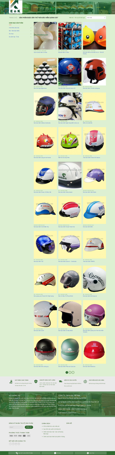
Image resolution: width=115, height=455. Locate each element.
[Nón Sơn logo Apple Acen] (45, 71)
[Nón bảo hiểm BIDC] (94, 210)
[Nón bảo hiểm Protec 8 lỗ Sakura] (94, 141)
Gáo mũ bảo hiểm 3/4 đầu (40, 52)
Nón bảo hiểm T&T (38, 261)
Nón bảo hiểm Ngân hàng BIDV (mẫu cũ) (68, 123)
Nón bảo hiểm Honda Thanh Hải (66, 227)
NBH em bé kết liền (87, 123)
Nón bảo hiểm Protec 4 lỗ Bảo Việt (42, 192)
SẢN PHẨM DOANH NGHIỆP (86, 7)
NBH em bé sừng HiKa (63, 157)
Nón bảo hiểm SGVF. (39, 330)
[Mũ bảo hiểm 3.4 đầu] (69, 36)
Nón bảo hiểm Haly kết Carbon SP (66, 88)
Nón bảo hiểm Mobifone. (89, 366)
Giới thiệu (46, 7)
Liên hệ (98, 7)
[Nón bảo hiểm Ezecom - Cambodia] (69, 245)
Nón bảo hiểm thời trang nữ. (90, 296)
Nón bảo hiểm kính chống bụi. (41, 366)
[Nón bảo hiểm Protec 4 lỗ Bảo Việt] (45, 175)
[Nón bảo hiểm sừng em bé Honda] (45, 141)
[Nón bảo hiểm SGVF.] (45, 314)
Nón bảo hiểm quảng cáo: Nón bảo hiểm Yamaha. (93, 331)
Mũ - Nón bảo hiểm (14, 30)
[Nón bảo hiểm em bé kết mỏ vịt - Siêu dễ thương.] (94, 36)
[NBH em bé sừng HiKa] (69, 141)
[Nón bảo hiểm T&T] (45, 245)
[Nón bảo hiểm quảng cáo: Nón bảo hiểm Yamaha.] (94, 314)
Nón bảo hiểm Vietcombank (65, 192)
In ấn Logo (71, 7)
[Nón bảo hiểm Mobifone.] (94, 350)
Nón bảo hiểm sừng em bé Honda (42, 157)
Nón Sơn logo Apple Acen (40, 88)
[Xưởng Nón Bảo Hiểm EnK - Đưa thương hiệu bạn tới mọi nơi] (16, 7)
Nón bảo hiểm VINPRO (89, 261)
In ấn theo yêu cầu (14, 27)
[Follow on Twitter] (16, 444)
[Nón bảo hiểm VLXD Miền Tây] (45, 210)
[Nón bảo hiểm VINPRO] (94, 245)
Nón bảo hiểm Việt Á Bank (89, 192)
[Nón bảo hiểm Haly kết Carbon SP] (69, 71)
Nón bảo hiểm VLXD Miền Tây (41, 227)
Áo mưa (11, 33)
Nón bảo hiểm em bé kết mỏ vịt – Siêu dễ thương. (93, 53)
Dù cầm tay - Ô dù (14, 37)
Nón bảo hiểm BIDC (88, 227)
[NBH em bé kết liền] (94, 106)
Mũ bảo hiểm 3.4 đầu (63, 52)
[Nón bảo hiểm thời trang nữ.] (94, 279)
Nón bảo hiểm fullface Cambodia (42, 123)
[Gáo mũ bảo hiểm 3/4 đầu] (45, 36)
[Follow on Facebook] (10, 444)
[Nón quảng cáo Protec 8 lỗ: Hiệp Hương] (45, 279)
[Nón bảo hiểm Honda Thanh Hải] (69, 210)
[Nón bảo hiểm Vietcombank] (69, 175)
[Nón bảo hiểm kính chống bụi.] (45, 350)
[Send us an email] (19, 444)
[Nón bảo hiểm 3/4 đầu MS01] (69, 314)
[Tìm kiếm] (104, 7)
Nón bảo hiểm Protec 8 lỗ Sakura (91, 157)
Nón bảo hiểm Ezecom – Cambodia (67, 261)
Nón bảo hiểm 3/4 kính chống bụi (91, 88)
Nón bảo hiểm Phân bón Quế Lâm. (67, 366)
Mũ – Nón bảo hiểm (57, 7)
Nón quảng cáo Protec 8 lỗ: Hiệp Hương (44, 296)
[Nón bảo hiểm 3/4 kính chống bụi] (94, 71)
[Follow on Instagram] (13, 444)
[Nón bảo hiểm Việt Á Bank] (94, 175)
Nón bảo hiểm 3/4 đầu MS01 (65, 330)
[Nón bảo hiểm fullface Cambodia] (45, 106)
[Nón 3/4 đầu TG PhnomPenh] (69, 279)
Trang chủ (36, 7)
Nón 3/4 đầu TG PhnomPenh (65, 296)
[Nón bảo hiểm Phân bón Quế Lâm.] (69, 350)
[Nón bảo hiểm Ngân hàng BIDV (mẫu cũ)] (69, 106)
